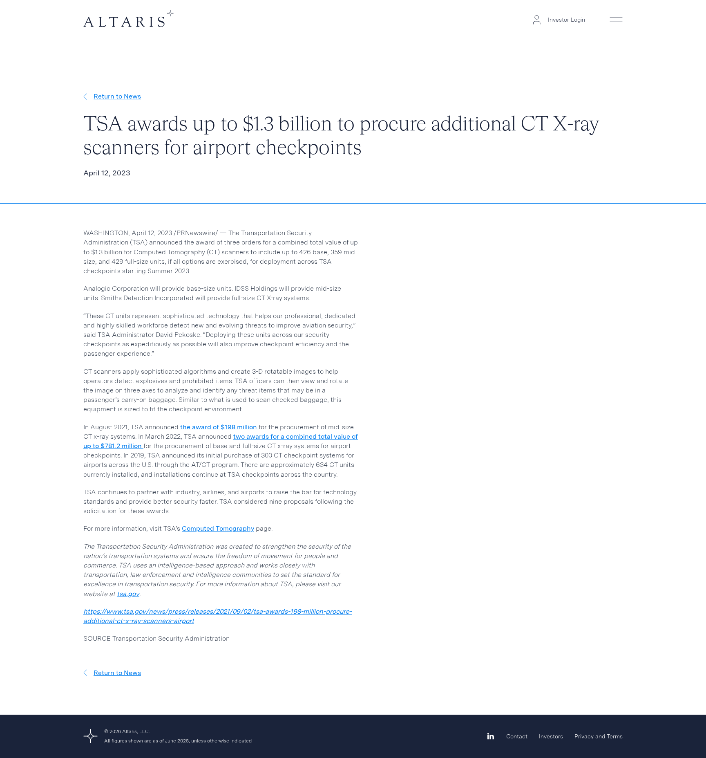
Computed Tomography (218, 528)
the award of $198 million (219, 427)
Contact (516, 736)
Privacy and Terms (598, 736)
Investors (551, 736)
